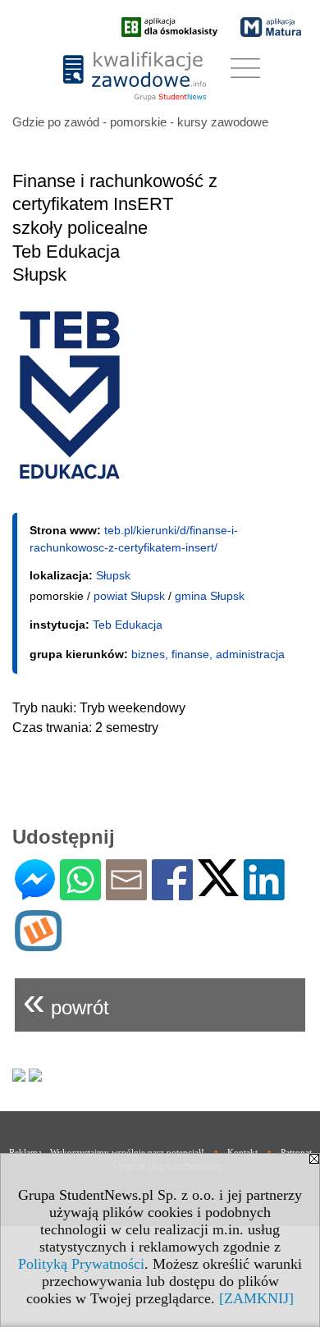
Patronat (296, 1152)
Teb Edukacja (127, 624)
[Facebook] (172, 893)
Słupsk (113, 575)
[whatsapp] (80, 893)
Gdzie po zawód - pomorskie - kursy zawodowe (140, 122)
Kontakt (242, 1152)
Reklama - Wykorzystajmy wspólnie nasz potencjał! (106, 1152)
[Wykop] (38, 944)
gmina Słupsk (210, 595)
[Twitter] (218, 889)
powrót (66, 1001)
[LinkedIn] (264, 893)
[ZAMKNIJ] (256, 1298)
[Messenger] (35, 893)
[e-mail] (126, 893)
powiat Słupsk (129, 595)
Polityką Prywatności (81, 1264)
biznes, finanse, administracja (208, 654)
